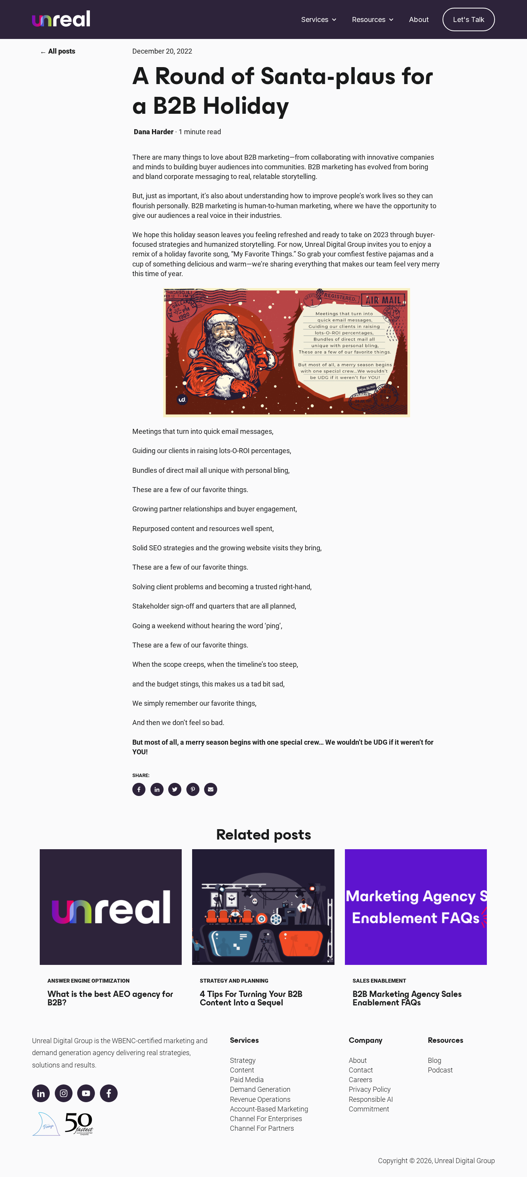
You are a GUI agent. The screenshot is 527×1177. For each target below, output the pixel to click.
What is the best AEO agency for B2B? (110, 998)
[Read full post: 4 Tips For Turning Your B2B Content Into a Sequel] (263, 907)
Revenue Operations (260, 1099)
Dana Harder (154, 132)
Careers (360, 1080)
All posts (61, 51)
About (419, 19)
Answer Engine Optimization (88, 981)
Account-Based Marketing (269, 1109)
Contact (361, 1070)
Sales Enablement (379, 981)
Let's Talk (469, 19)
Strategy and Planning (234, 981)
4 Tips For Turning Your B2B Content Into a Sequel (251, 998)
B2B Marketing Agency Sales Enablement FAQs (407, 998)
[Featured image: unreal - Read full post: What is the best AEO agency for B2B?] (111, 907)
